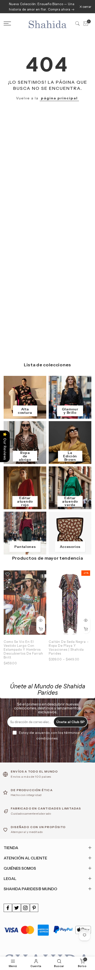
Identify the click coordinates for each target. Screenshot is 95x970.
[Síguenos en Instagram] (25, 908)
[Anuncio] (41, 6)
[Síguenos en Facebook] (8, 908)
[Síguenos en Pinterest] (34, 908)
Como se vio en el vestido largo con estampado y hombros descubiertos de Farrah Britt (23, 649)
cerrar (86, 6)
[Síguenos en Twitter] (16, 908)
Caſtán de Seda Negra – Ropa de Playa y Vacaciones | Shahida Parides (69, 647)
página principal (59, 98)
